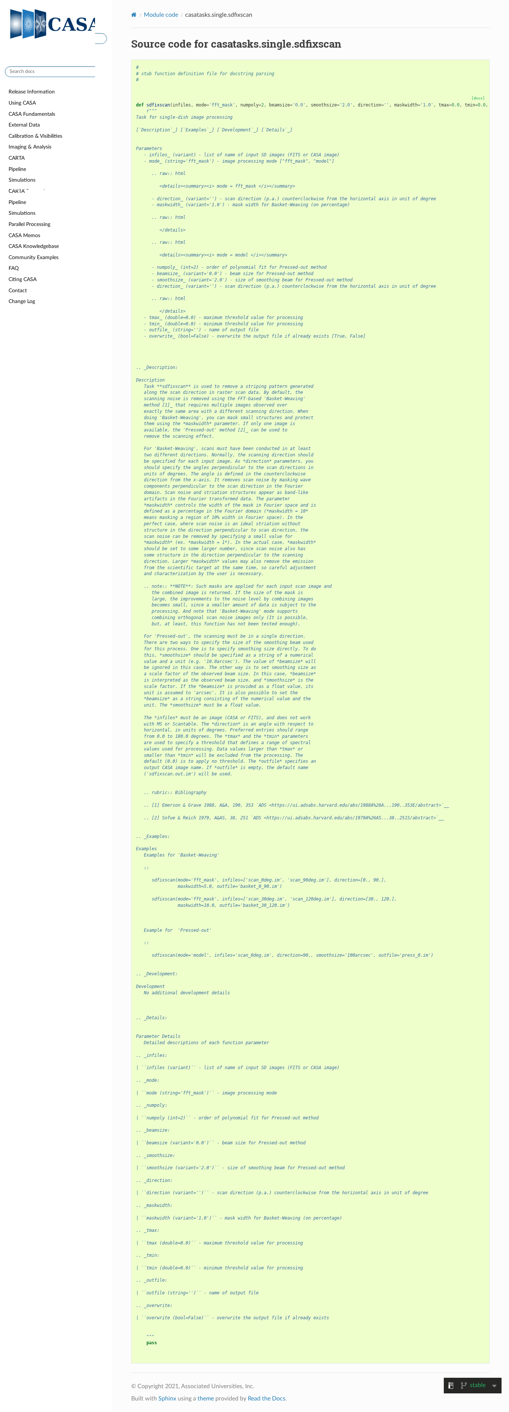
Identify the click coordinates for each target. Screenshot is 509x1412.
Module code (161, 15)
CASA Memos (24, 235)
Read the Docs (266, 1399)
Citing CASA (23, 279)
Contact (18, 290)
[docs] (478, 98)
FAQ (14, 268)
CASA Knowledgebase (34, 246)
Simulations (22, 213)
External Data (24, 158)
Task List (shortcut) (30, 125)
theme (205, 1399)
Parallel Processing (29, 224)
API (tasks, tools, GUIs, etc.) (40, 114)
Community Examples (34, 257)
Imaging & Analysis (30, 180)
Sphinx (167, 1399)
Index (15, 103)
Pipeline (17, 202)
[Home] (134, 15)
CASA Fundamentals (32, 147)
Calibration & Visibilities (35, 169)
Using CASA (22, 136)
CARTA (17, 191)
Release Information (32, 92)
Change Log (22, 301)
